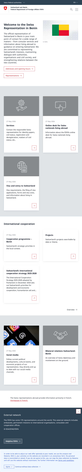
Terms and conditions (66, 460)
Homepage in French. (19, 400)
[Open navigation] (76, 10)
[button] (78, 411)
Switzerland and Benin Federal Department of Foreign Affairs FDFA (27, 8)
